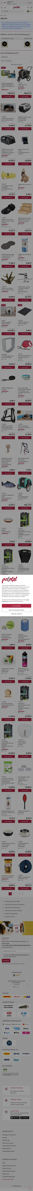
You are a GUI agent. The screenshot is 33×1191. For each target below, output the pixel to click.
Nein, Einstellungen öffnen (16, 610)
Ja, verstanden (16, 606)
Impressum (19, 613)
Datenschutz (13, 613)
